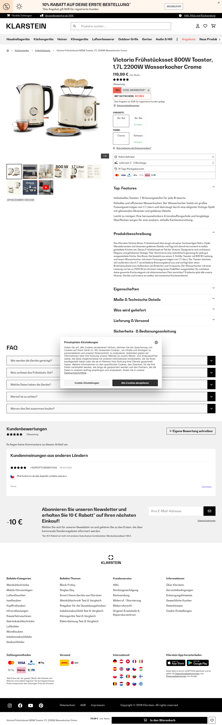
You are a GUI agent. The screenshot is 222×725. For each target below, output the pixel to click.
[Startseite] (11, 50)
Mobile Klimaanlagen (20, 590)
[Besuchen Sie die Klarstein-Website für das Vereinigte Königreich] (121, 669)
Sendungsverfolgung (125, 590)
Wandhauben (15, 631)
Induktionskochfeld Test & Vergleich (81, 610)
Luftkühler (13, 626)
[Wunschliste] (205, 26)
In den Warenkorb (162, 720)
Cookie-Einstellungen (179, 610)
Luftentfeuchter (16, 595)
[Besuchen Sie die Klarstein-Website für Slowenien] (134, 684)
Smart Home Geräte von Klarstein (81, 595)
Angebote (189, 39)
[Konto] (197, 26)
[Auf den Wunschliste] (212, 720)
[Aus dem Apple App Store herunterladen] (175, 662)
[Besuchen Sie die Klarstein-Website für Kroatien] (121, 676)
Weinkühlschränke (18, 584)
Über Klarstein (175, 584)
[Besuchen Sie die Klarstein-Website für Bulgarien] (134, 676)
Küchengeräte (22, 50)
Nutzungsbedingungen (176, 676)
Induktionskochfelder (19, 636)
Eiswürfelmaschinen (19, 616)
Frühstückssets (43, 50)
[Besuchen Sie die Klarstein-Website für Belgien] (115, 684)
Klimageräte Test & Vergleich (78, 616)
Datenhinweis (174, 605)
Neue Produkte (209, 39)
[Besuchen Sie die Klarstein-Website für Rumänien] (128, 676)
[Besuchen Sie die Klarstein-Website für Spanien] (115, 669)
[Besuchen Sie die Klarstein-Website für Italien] (141, 661)
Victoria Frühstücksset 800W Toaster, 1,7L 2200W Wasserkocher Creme (92, 50)
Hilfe (116, 584)
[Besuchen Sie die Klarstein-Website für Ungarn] (141, 669)
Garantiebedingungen (179, 590)
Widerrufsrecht (122, 605)
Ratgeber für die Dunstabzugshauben (83, 605)
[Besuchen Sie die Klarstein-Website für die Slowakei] (128, 669)
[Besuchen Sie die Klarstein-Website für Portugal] (128, 684)
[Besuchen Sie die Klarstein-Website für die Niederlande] (121, 684)
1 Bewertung (119, 84)
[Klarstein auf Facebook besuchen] (20, 705)
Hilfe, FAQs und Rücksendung (199, 15)
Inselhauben (14, 600)
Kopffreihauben (16, 605)
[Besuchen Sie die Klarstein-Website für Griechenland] (141, 684)
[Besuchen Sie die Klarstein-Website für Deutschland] (115, 661)
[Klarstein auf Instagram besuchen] (10, 705)
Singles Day (67, 590)
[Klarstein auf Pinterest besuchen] (41, 705)
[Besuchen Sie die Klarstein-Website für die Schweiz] (128, 661)
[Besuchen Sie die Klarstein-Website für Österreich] (121, 661)
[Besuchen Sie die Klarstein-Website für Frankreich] (134, 661)
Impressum (98, 705)
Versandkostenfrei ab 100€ (59, 15)
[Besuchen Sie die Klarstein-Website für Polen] (115, 676)
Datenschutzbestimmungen (187, 673)
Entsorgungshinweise (179, 595)
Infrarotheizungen (17, 610)
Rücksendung (121, 595)
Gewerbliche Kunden (179, 600)
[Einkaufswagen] (213, 26)
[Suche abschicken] (74, 26)
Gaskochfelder (16, 642)
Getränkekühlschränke (20, 621)
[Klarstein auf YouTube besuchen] (30, 705)
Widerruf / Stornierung (127, 600)
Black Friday (67, 584)
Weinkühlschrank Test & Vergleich (80, 600)
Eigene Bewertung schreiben (192, 431)
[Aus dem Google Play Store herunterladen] (198, 663)
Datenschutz (67, 705)
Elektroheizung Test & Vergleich (79, 621)
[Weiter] (219, 39)
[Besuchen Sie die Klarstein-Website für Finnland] (141, 676)
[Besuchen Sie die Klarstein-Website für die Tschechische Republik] (134, 669)
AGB (83, 705)
